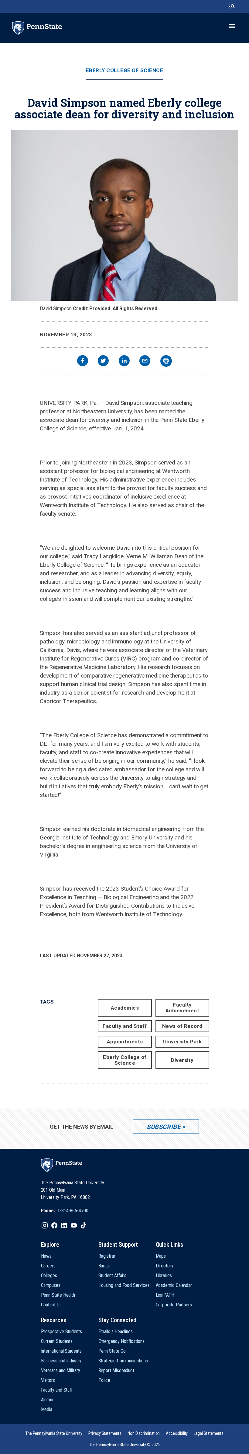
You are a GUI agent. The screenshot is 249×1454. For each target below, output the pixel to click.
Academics (125, 1008)
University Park (182, 1042)
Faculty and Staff (125, 1026)
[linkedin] (124, 361)
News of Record (182, 1026)
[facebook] (82, 361)
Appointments (125, 1042)
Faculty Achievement (182, 1008)
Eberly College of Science (124, 70)
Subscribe (163, 1126)
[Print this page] (166, 361)
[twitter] (103, 361)
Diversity (182, 1060)
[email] (144, 361)
